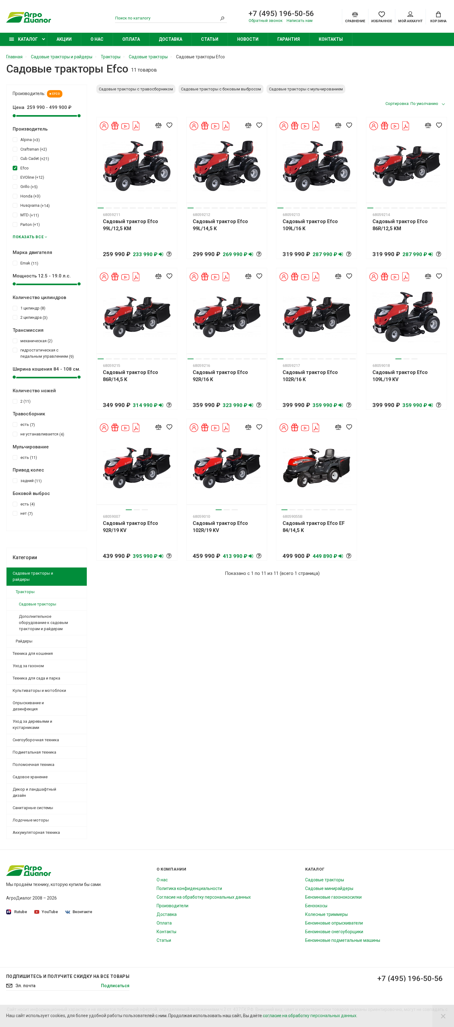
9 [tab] (349, 509)
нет (25, 513)
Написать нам (300, 20)
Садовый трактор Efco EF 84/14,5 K (314, 526)
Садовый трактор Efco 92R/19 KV (130, 526)
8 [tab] (341, 509)
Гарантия (288, 39)
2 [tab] (137, 509)
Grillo (28, 186)
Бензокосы (316, 905)
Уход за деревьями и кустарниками (32, 724)
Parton (29, 224)
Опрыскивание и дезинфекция (28, 706)
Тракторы (25, 591)
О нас (96, 39)
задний (30, 480)
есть (26, 424)
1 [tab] (129, 509)
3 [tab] (145, 509)
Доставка (170, 39)
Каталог (27, 39)
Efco (56, 93)
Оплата (131, 39)
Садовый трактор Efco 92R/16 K (220, 375)
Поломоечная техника (33, 764)
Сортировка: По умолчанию (411, 103)
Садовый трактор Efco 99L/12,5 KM (130, 224)
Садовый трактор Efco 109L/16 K (310, 224)
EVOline (31, 177)
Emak (28, 263)
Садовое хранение (30, 777)
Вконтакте (82, 911)
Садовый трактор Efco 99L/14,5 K (220, 224)
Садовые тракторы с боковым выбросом (221, 89)
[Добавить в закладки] (169, 125)
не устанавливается (41, 434)
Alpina (29, 139)
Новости (248, 39)
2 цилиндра (33, 317)
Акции (64, 39)
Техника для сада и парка (36, 678)
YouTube (50, 911)
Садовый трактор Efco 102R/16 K (310, 375)
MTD (28, 215)
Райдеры (24, 641)
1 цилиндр (32, 308)
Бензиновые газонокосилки (333, 897)
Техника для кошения (33, 653)
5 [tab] (316, 509)
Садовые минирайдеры (329, 888)
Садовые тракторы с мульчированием (306, 89)
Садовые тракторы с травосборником (136, 89)
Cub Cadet (34, 158)
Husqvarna (34, 205)
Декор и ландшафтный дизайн (34, 792)
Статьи (209, 39)
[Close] (443, 1016)
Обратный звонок (266, 20)
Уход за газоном (28, 665)
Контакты (331, 39)
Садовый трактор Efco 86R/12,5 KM (400, 224)
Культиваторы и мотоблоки (39, 690)
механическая (35, 341)
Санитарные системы (33, 807)
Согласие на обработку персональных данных (204, 897)
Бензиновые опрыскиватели (334, 923)
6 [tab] (325, 509)
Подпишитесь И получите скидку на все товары (67, 976)
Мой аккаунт (410, 21)
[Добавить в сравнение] (158, 125)
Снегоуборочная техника (36, 740)
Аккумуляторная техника (36, 832)
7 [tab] (333, 509)
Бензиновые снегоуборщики (334, 931)
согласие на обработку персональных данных (309, 1015)
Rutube (20, 911)
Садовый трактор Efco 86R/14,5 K (130, 375)
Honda (29, 196)
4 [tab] (308, 509)
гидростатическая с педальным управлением (46, 353)
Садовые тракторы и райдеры (33, 576)
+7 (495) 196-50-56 (281, 13)
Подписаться (115, 985)
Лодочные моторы (31, 820)
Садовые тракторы (37, 604)
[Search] (222, 18)
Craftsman (32, 149)
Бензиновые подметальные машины (342, 940)
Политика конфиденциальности (189, 888)
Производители (172, 905)
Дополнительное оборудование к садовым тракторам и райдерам (43, 622)
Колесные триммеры (326, 914)
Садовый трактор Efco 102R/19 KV (220, 526)
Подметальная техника (34, 752)
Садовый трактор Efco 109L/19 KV (400, 375)
